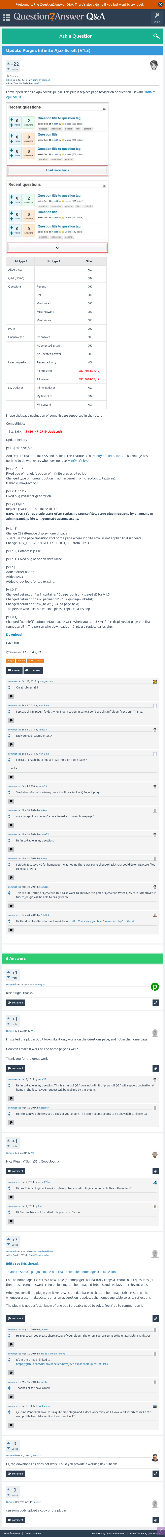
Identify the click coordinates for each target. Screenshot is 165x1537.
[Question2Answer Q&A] (59, 16)
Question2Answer (116, 1533)
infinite (21, 660)
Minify (97, 456)
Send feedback (12, 1533)
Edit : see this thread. (22, 1264)
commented (14, 681)
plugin (11, 660)
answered (11, 984)
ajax (31, 660)
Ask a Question (76, 36)
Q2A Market (154, 1533)
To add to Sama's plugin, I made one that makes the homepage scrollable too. (61, 1272)
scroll (39, 660)
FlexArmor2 (115, 456)
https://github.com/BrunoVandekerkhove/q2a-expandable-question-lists (62, 1364)
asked (9, 80)
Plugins (34, 80)
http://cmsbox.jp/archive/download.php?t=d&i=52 (103, 921)
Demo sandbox (33, 1533)
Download (14, 634)
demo (99, 4)
